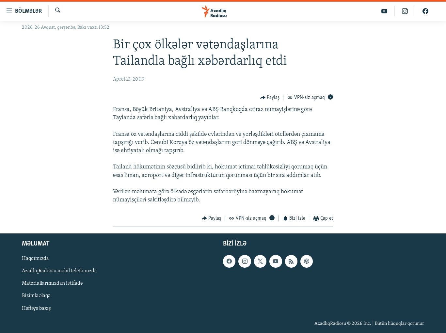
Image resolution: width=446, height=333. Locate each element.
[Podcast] (306, 261)
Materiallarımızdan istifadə (52, 283)
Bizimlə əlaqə (36, 295)
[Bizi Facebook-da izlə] (425, 11)
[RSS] (291, 261)
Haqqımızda (35, 258)
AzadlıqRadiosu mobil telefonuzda (59, 271)
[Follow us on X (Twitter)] (260, 261)
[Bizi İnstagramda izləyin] (405, 11)
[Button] (270, 97)
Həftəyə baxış (36, 308)
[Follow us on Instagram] (244, 261)
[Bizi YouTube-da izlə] (384, 11)
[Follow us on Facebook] (229, 261)
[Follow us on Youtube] (275, 261)
